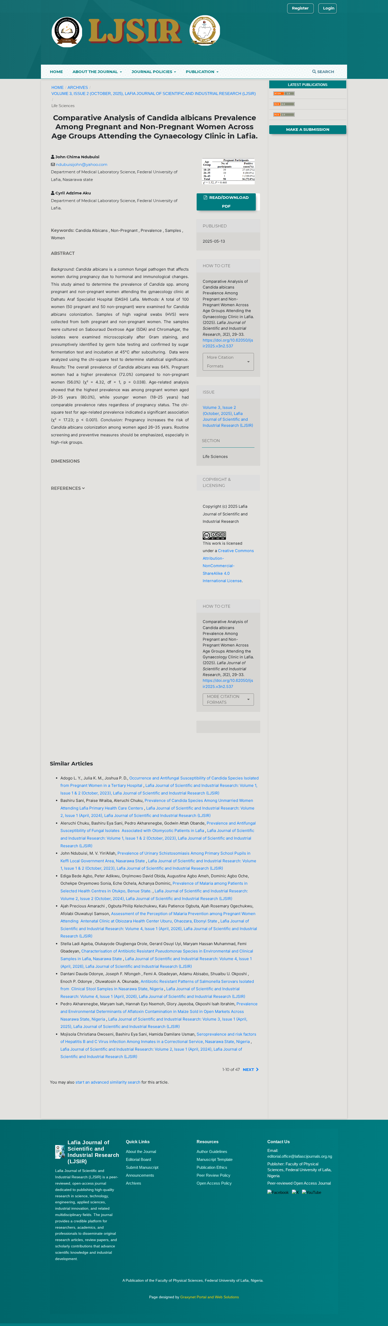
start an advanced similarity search (107, 1082)
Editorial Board (138, 1159)
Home (56, 71)
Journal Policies (152, 71)
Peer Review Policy (213, 1175)
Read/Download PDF (228, 201)
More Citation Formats (220, 361)
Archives (78, 87)
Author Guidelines (212, 1151)
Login (328, 8)
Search (325, 71)
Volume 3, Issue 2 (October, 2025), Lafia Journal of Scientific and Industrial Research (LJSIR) (153, 94)
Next (248, 1069)
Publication (200, 71)
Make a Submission (307, 129)
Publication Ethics (212, 1167)
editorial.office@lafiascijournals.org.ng (299, 1156)
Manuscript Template (215, 1159)
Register (300, 8)
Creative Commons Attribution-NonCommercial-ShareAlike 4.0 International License (228, 565)
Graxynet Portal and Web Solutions (209, 1297)
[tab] (120, 492)
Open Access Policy (214, 1183)
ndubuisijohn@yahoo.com (81, 164)
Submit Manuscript (142, 1167)
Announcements (140, 1175)
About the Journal (96, 71)
